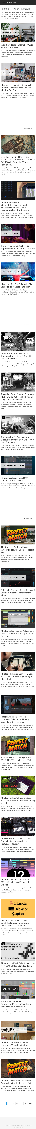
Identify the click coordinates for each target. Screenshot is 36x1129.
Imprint (23, 1125)
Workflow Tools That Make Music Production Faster (17, 46)
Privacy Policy (15, 1125)
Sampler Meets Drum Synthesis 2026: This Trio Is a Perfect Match (17, 758)
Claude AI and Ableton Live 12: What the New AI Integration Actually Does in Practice (15, 923)
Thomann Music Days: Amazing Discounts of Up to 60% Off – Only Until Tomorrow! (17, 440)
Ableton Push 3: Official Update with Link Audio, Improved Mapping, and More (18, 800)
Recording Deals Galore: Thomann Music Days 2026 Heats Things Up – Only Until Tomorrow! (18, 397)
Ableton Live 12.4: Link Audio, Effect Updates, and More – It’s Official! (15, 882)
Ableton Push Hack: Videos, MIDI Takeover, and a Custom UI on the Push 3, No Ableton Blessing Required (15, 206)
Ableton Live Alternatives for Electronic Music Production (15, 1043)
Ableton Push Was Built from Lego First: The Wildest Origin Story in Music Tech (17, 676)
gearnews (11, 2)
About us (7, 1125)
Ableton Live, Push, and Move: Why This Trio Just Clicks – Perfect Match (17, 550)
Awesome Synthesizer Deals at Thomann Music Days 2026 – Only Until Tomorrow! (17, 356)
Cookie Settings (18, 1127)
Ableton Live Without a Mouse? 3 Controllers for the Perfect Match (17, 1081)
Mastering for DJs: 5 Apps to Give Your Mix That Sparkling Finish (17, 285)
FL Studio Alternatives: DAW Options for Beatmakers (14, 479)
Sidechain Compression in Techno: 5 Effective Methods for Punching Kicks (18, 593)
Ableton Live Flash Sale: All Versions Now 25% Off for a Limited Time (18, 964)
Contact (29, 1125)
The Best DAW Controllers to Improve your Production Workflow (18, 247)
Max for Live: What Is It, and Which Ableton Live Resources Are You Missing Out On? (17, 87)
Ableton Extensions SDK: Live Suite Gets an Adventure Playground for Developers (18, 633)
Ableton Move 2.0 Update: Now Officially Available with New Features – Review (16, 841)
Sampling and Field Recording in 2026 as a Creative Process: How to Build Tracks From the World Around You (18, 161)
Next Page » (28, 1103)
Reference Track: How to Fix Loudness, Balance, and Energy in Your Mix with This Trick (16, 719)
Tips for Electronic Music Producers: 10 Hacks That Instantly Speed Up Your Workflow (17, 1004)
